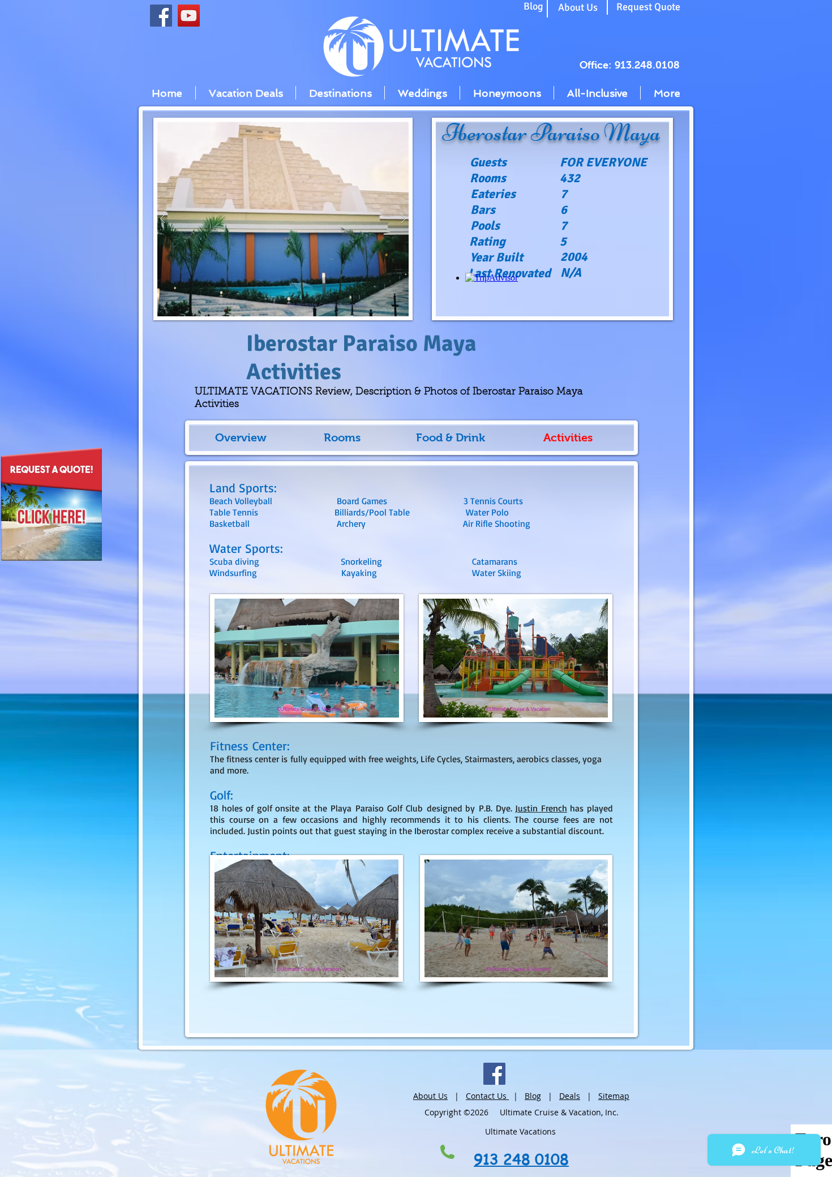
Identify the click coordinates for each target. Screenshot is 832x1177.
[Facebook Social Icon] (161, 16)
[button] (283, 219)
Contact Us (487, 1095)
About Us (430, 1095)
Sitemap (613, 1095)
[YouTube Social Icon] (189, 16)
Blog (533, 1095)
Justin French (541, 808)
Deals (569, 1095)
